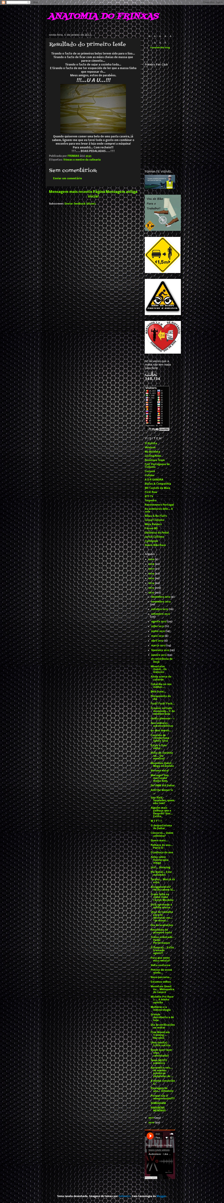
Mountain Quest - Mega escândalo (162, 764)
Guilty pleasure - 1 (162, 718)
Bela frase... (158, 691)
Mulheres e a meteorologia (161, 1008)
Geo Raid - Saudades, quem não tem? (162, 801)
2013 (151, 588)
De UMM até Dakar (163, 785)
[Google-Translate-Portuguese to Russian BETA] (160, 44)
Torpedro (150, 500)
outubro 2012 (160, 609)
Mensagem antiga (121, 192)
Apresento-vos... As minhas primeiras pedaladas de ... (162, 1072)
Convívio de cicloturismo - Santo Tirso (161, 738)
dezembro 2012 (161, 597)
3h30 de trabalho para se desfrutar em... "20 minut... (162, 916)
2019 (151, 559)
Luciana (150, 471)
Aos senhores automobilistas (162, 724)
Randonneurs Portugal (159, 505)
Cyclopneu (151, 541)
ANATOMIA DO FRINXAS (103, 16)
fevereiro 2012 (160, 650)
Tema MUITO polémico (159, 1062)
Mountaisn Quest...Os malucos (159, 669)
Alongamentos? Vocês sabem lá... (163, 888)
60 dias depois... (161, 730)
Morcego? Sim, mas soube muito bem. (160, 778)
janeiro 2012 (159, 655)
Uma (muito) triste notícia (161, 1044)
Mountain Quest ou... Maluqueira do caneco (162, 989)
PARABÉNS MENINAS (158, 1109)
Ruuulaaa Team (155, 460)
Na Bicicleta (152, 452)
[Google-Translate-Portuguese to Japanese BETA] (170, 38)
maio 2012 (158, 636)
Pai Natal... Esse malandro (161, 873)
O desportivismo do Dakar (161, 827)
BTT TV (149, 496)
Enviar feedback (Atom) (80, 204)
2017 (151, 569)
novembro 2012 (161, 602)
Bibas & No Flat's (156, 516)
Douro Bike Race (155, 545)
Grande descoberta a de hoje (162, 1017)
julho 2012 (158, 626)
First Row (151, 492)
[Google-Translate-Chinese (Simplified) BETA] (149, 38)
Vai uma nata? (160, 770)
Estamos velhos (161, 982)
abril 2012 (157, 641)
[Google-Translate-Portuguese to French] (154, 38)
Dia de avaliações (162, 925)
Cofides (149, 475)
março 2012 (158, 645)
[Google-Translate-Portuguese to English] (154, 44)
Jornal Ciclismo (154, 520)
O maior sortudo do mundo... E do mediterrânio (163, 711)
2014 (151, 583)
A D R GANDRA (154, 480)
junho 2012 (158, 631)
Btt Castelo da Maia (157, 488)
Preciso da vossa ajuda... (161, 971)
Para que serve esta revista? (160, 959)
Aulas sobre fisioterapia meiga (159, 860)
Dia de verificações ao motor (163, 1026)
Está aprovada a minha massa (161, 906)
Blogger (161, 1196)
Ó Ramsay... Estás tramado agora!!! (162, 950)
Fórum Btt (151, 528)
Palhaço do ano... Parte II (162, 846)
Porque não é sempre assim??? (163, 1097)
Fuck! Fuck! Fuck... (163, 703)
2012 (151, 592)
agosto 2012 (159, 621)
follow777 (124, 1196)
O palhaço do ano (162, 852)
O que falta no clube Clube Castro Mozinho (162, 897)
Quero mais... (159, 840)
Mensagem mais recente (70, 192)
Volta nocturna (160, 965)
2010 (151, 1122)
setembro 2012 (160, 614)
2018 (151, 564)
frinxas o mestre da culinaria (82, 160)
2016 (151, 573)
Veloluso (150, 447)
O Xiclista (151, 443)
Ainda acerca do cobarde (161, 678)
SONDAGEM (158, 1103)
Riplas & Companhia (158, 484)
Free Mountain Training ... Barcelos (160, 1035)
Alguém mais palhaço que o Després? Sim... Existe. (162, 812)
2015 (151, 578)
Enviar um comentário (67, 178)
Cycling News (153, 456)
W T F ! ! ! (156, 821)
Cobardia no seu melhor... (161, 686)
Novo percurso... (161, 977)
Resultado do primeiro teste (161, 931)
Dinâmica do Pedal (157, 533)
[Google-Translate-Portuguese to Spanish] (165, 44)
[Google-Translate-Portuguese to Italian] (165, 38)
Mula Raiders (153, 524)
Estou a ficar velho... (159, 747)
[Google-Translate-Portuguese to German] (160, 38)
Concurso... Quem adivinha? (162, 834)
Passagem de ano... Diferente (162, 1090)
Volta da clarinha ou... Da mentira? (162, 756)
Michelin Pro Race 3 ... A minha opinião (162, 1000)
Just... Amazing (160, 867)
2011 (151, 1118)
